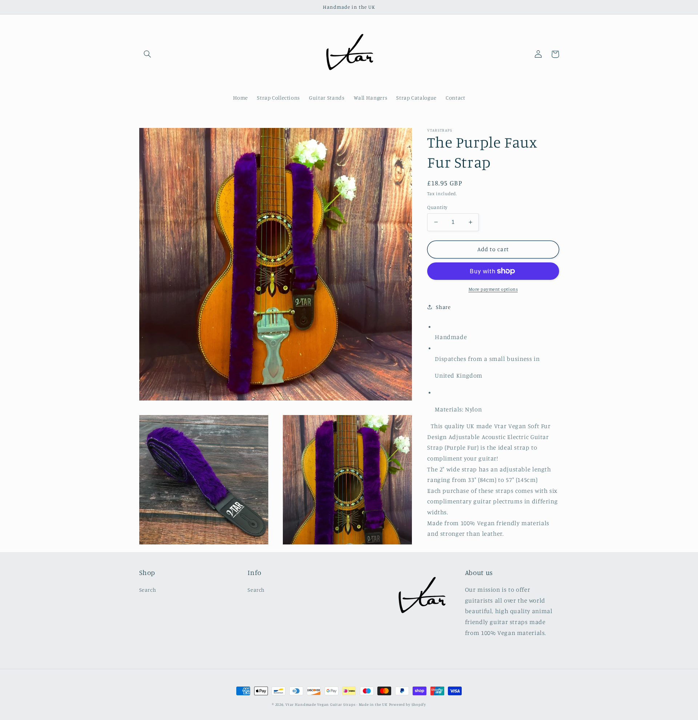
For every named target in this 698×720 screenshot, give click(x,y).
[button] (147, 54)
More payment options (493, 289)
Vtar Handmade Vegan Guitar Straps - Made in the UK (336, 704)
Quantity (437, 207)
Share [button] (443, 307)
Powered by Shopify (407, 704)
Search (147, 590)
